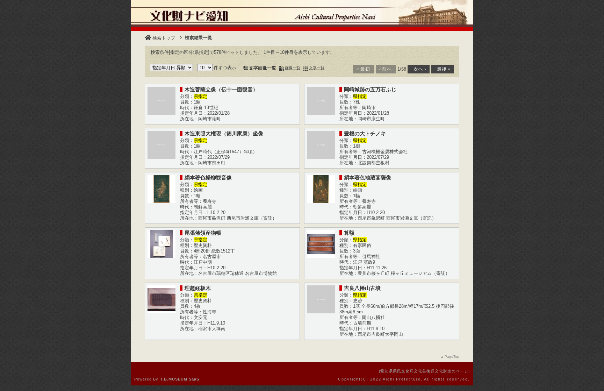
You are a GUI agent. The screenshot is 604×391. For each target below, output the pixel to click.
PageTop (452, 356)
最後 (442, 69)
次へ (418, 69)
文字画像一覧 (262, 68)
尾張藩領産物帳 (203, 233)
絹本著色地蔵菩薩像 (367, 177)
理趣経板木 (198, 288)
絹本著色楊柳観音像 (208, 177)
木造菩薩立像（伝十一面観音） (221, 89)
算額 (349, 233)
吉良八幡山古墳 (362, 288)
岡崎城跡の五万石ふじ (370, 89)
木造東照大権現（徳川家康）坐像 (224, 133)
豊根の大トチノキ (365, 133)
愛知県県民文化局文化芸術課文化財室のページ (424, 371)
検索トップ (163, 38)
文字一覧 (316, 68)
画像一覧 (292, 68)
